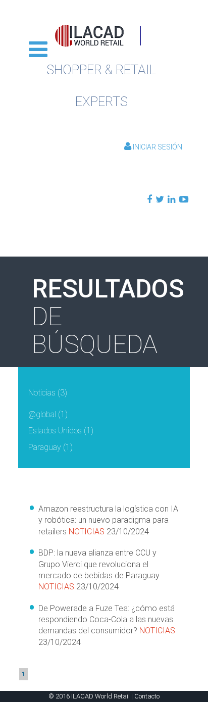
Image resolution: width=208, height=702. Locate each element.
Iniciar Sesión (156, 147)
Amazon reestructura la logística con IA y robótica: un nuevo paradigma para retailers (108, 520)
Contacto (147, 696)
